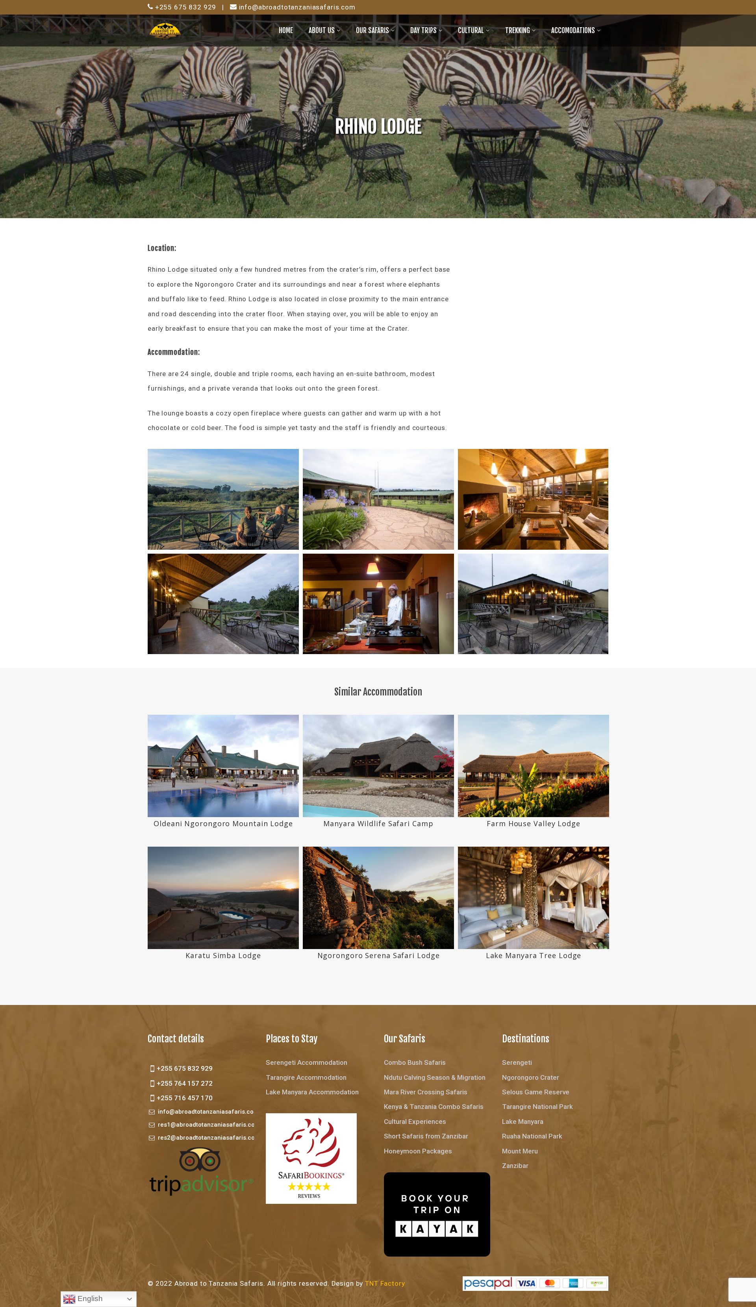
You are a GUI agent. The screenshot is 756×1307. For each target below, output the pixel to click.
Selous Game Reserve (535, 1092)
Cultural (471, 30)
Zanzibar (515, 1166)
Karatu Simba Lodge (223, 955)
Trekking (517, 30)
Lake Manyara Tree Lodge (534, 955)
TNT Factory (385, 1283)
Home (286, 30)
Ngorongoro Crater (530, 1077)
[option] (223, 845)
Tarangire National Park (537, 1106)
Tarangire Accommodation (306, 1077)
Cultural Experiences (415, 1121)
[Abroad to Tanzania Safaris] (165, 30)
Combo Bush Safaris (415, 1062)
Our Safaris (372, 30)
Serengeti (517, 1062)
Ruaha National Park (532, 1136)
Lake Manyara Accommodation (312, 1092)
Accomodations (573, 30)
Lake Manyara (522, 1121)
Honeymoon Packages (418, 1151)
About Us (322, 30)
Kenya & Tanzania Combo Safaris (434, 1106)
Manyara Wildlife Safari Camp (378, 823)
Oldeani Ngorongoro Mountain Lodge (223, 823)
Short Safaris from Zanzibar (426, 1136)
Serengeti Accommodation (306, 1062)
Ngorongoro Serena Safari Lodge (378, 955)
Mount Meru (520, 1151)
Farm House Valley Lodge (533, 823)
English (89, 1298)
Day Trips (423, 30)
